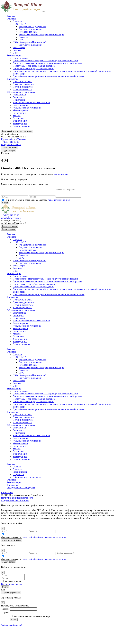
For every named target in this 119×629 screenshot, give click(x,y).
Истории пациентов (23, 87)
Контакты (17, 50)
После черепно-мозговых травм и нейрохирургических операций (45, 60)
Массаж (16, 115)
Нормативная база (28, 32)
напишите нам (61, 174)
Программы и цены (22, 81)
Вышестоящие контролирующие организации (41, 34)
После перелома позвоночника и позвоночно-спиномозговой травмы (47, 63)
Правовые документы (23, 84)
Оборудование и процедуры (21, 92)
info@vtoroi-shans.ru (11, 144)
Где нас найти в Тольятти (13, 139)
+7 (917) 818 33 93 (10, 142)
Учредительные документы (32, 26)
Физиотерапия (20, 121)
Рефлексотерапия (21, 126)
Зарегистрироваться (11, 592)
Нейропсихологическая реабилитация (31, 102)
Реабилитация (14, 55)
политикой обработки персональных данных (44, 537)
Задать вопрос (8, 150)
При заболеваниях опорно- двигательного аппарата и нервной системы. (48, 76)
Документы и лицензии (30, 29)
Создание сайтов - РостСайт (15, 500)
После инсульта (20, 58)
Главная (11, 16)
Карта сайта (7, 492)
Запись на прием (9, 147)
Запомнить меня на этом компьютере (31, 616)
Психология (19, 100)
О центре (11, 18)
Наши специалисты (22, 89)
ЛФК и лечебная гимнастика (27, 107)
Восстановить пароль (11, 584)
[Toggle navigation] (43, 11)
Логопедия (18, 97)
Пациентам (12, 79)
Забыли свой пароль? (11, 625)
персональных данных (59, 200)
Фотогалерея (19, 47)
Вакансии (23, 37)
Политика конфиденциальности (17, 498)
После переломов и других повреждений (33, 68)
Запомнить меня (13, 581)
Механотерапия (20, 110)
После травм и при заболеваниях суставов (34, 66)
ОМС (21, 39)
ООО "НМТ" (19, 24)
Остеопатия (18, 118)
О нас (15, 52)
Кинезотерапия (20, 105)
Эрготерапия (19, 113)
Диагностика (19, 94)
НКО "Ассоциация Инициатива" (29, 42)
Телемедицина (20, 123)
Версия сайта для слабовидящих (17, 131)
